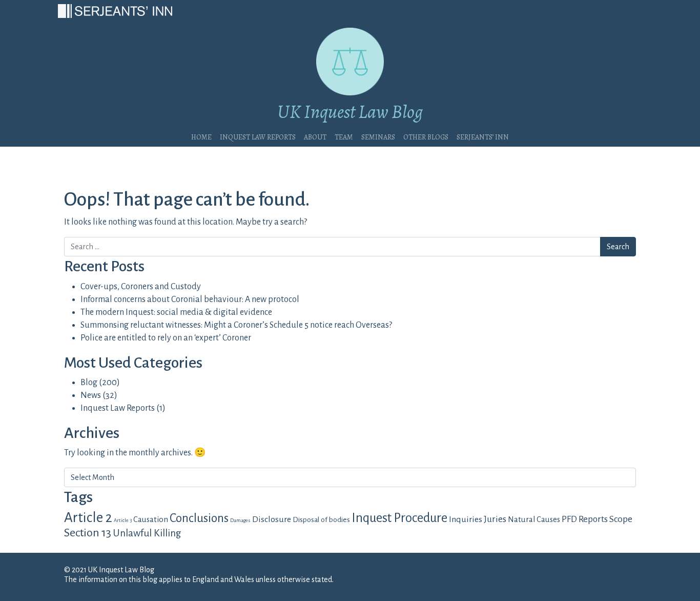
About (315, 136)
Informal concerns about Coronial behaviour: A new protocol (189, 299)
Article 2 (88, 517)
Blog (88, 382)
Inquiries (465, 519)
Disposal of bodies (321, 520)
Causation (150, 519)
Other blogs (425, 136)
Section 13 (87, 533)
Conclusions (199, 518)
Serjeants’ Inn (483, 136)
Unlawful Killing (147, 533)
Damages (240, 520)
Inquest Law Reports (258, 136)
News (90, 395)
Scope (620, 519)
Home (201, 136)
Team (344, 136)
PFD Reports (585, 519)
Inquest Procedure (399, 518)
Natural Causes (534, 519)
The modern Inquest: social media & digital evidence (176, 312)
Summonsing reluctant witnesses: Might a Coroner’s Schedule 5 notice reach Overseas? (236, 325)
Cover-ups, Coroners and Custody (140, 286)
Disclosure (271, 519)
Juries (495, 519)
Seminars (378, 136)
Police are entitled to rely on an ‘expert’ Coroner (165, 338)
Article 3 (123, 520)
